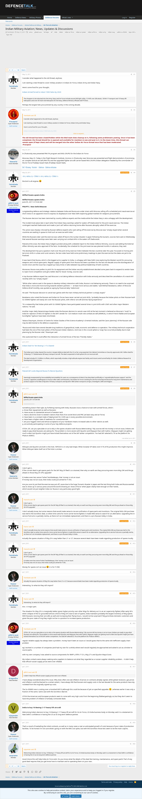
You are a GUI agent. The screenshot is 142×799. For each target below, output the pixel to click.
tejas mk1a (132, 32)
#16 (134, 623)
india (55, 32)
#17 (134, 667)
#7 (134, 367)
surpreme (13, 755)
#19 (134, 722)
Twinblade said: (29, 115)
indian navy (111, 32)
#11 (134, 494)
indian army (102, 32)
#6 (134, 342)
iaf (51, 32)
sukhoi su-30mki (122, 32)
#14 (134, 572)
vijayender (13, 715)
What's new (66, 17)
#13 (134, 543)
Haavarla (13, 161)
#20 (134, 744)
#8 (134, 388)
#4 (134, 172)
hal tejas (46, 32)
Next (23, 70)
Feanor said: (28, 527)
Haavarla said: (28, 500)
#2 (134, 110)
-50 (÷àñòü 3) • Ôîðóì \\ (31, 176)
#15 (134, 593)
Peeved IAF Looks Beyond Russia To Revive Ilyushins (42, 371)
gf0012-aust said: (29, 394)
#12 (134, 521)
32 (18, 70)
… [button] (15, 70)
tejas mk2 (9, 35)
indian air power (81, 32)
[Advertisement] (71, 52)
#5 (134, 191)
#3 (134, 150)
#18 (134, 704)
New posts (9, 21)
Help (125, 782)
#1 (134, 74)
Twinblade (10, 32)
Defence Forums (52, 17)
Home (9, 17)
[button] (42, 17)
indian (61, 32)
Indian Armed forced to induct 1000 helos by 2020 (41, 92)
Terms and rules (106, 782)
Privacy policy (117, 782)
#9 (134, 443)
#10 (134, 464)
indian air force (69, 32)
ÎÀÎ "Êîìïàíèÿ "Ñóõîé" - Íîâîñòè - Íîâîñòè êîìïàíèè (39, 167)
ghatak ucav (38, 32)
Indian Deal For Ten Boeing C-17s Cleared (38, 346)
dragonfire (13, 678)
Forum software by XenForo (71, 786)
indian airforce (92, 32)
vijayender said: (29, 749)
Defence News (20, 17)
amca (31, 32)
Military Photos (35, 17)
